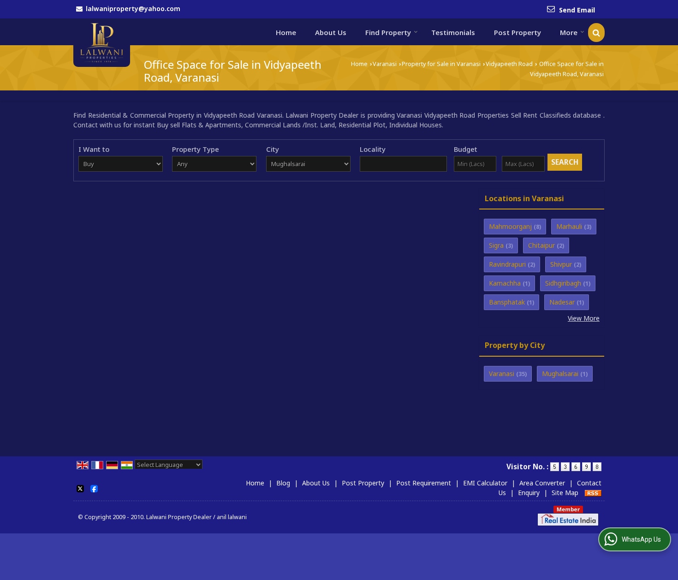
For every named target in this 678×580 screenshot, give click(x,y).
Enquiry (529, 492)
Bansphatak (507, 302)
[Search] (596, 32)
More (568, 32)
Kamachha (505, 283)
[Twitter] (80, 487)
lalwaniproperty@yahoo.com (133, 8)
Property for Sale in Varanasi (441, 64)
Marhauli (569, 226)
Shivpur (561, 264)
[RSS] (593, 492)
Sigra (496, 245)
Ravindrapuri (507, 264)
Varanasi (385, 64)
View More (584, 318)
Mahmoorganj (510, 226)
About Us (330, 32)
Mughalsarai (560, 373)
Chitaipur (541, 245)
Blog (283, 482)
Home (286, 32)
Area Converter (542, 482)
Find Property (388, 32)
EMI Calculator (485, 482)
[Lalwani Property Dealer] (101, 43)
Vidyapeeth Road (509, 64)
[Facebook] (94, 487)
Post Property (517, 32)
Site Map (565, 492)
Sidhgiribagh (563, 283)
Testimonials (453, 32)
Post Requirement (423, 482)
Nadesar (562, 302)
